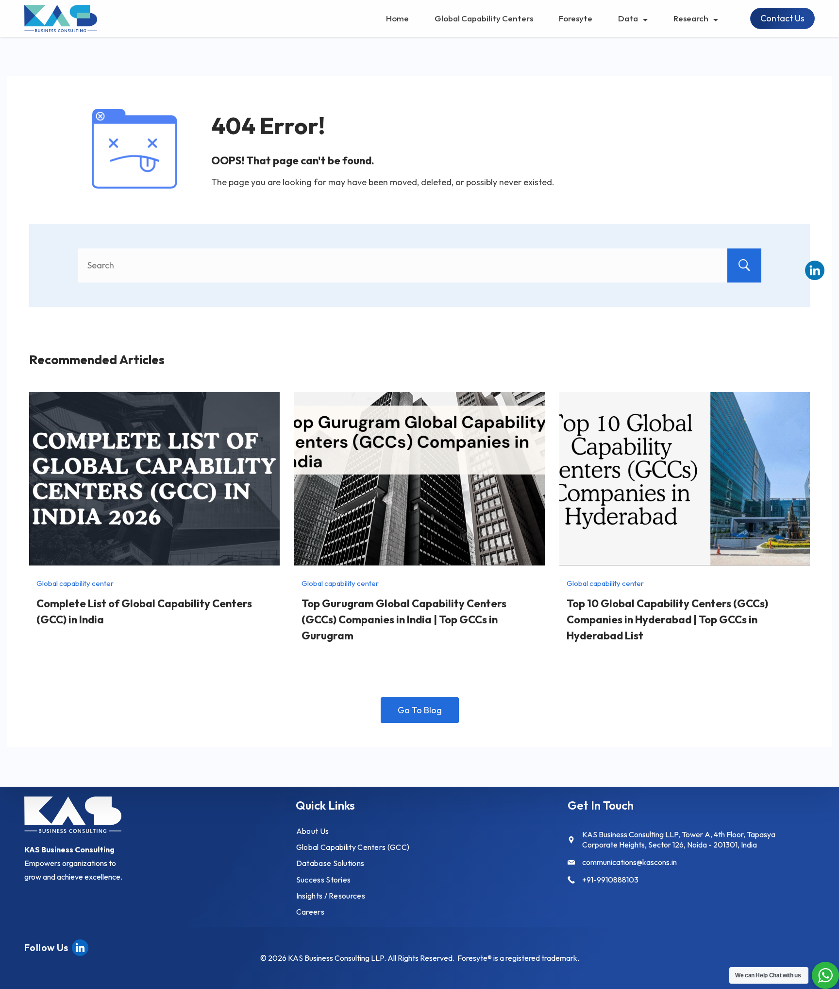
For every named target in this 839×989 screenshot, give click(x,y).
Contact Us (782, 18)
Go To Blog (420, 710)
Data (628, 18)
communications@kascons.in (629, 862)
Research (690, 18)
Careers (310, 912)
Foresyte (575, 18)
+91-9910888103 (610, 879)
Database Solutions (330, 863)
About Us (312, 831)
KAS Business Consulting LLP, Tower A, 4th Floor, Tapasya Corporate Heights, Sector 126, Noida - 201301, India (678, 839)
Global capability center (75, 583)
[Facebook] (80, 946)
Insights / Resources (330, 896)
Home (397, 18)
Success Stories (323, 879)
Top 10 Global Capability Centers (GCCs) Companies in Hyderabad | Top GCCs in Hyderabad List (667, 619)
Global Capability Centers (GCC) (352, 847)
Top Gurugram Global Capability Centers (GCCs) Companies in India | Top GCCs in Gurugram (404, 619)
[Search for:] (419, 265)
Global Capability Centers (484, 18)
